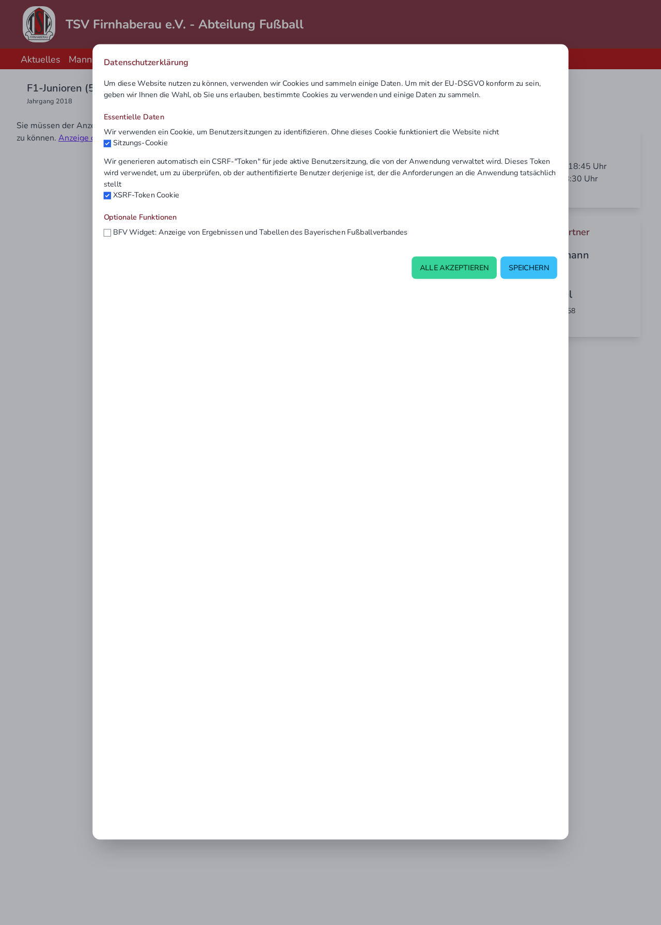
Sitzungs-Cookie (140, 142)
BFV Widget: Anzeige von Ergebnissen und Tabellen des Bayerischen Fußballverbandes (260, 232)
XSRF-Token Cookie (146, 195)
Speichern (529, 268)
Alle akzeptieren (454, 268)
